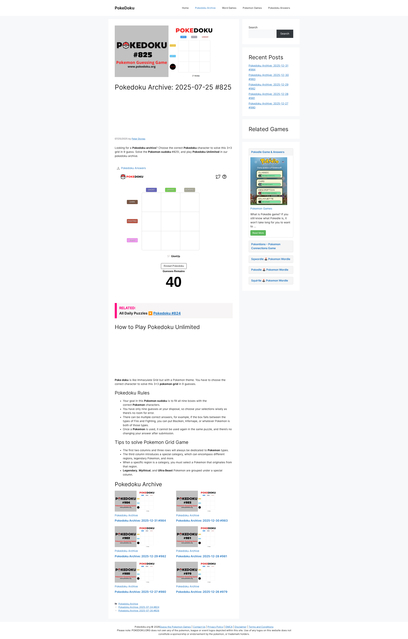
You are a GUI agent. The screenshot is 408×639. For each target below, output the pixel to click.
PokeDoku (125, 8)
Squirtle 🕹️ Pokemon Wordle (269, 280)
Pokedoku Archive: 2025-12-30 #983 (202, 520)
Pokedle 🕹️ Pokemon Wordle (269, 269)
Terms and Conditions (261, 626)
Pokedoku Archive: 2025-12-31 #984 (140, 520)
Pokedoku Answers (279, 7)
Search (253, 27)
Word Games (229, 7)
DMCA (229, 626)
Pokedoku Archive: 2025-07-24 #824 (138, 607)
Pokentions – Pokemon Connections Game (265, 246)
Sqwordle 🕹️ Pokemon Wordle (270, 259)
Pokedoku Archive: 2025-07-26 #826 (138, 610)
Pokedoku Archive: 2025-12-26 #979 (201, 591)
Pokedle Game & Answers (267, 152)
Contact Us (199, 626)
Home (185, 7)
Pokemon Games (252, 7)
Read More (258, 232)
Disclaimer (241, 626)
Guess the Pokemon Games (175, 626)
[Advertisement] (174, 113)
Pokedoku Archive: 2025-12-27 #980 (140, 591)
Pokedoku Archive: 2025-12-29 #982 (140, 556)
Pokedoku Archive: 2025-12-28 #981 (201, 556)
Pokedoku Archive (205, 7)
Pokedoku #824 (167, 313)
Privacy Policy (215, 626)
